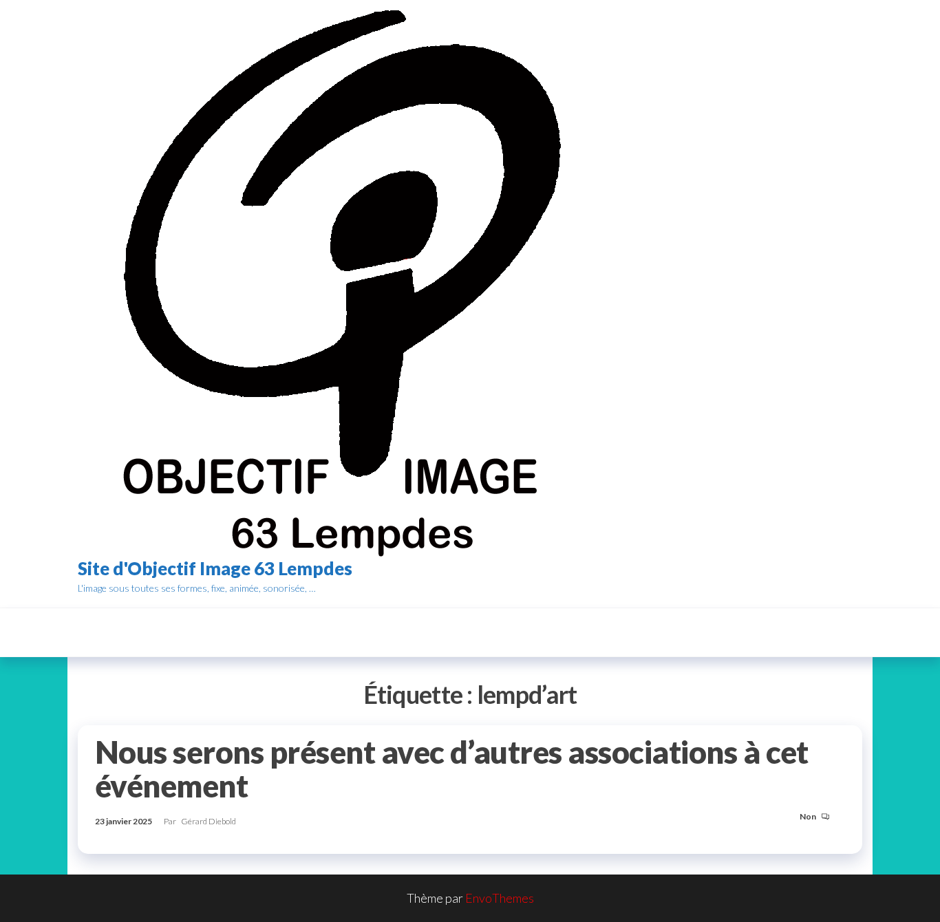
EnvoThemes (499, 897)
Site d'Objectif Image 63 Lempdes (215, 568)
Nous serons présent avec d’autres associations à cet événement (452, 768)
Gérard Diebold (208, 821)
